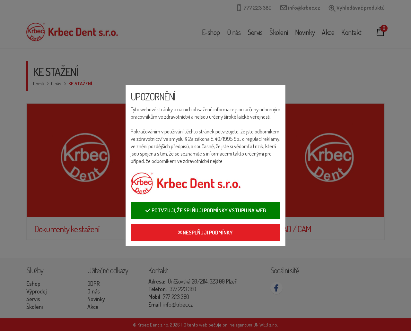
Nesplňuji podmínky (207, 232)
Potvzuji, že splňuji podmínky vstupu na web (208, 210)
